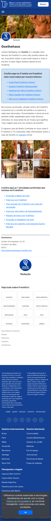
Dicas (25, 315)
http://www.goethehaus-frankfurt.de (16, 250)
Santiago (5, 455)
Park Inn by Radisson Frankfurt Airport (26, 99)
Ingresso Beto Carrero (11, 474)
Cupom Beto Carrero (10, 478)
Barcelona (6, 450)
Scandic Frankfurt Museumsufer (23, 86)
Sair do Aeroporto (41, 297)
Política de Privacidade (17, 501)
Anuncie (22, 412)
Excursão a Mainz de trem (18, 196)
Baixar (43, 4)
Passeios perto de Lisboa (12, 486)
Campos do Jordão (34, 442)
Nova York (6, 463)
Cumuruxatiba (32, 433)
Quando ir (9, 297)
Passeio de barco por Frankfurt (20, 215)
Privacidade (40, 412)
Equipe (14, 412)
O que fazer (25, 306)
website (22, 135)
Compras (41, 323)
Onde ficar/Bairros (9, 306)
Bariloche (6, 459)
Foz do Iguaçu (32, 450)
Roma (4, 433)
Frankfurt (45, 36)
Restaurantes (9, 315)
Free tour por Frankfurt (16, 200)
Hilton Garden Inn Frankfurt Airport (24, 94)
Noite (41, 315)
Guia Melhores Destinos (25, 12)
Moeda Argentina (9, 482)
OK (25, 512)
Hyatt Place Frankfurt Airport (22, 82)
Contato (30, 412)
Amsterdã (6, 446)
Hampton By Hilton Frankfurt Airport (25, 90)
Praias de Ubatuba (34, 463)
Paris (4, 438)
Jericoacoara (31, 455)
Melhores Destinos (38, 368)
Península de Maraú (34, 459)
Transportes (25, 323)
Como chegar (25, 297)
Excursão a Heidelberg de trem (20, 219)
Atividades (9, 323)
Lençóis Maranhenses (35, 438)
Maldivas (30, 446)
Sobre (8, 412)
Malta (4, 442)
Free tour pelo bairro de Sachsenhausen (24, 211)
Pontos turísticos (41, 306)
